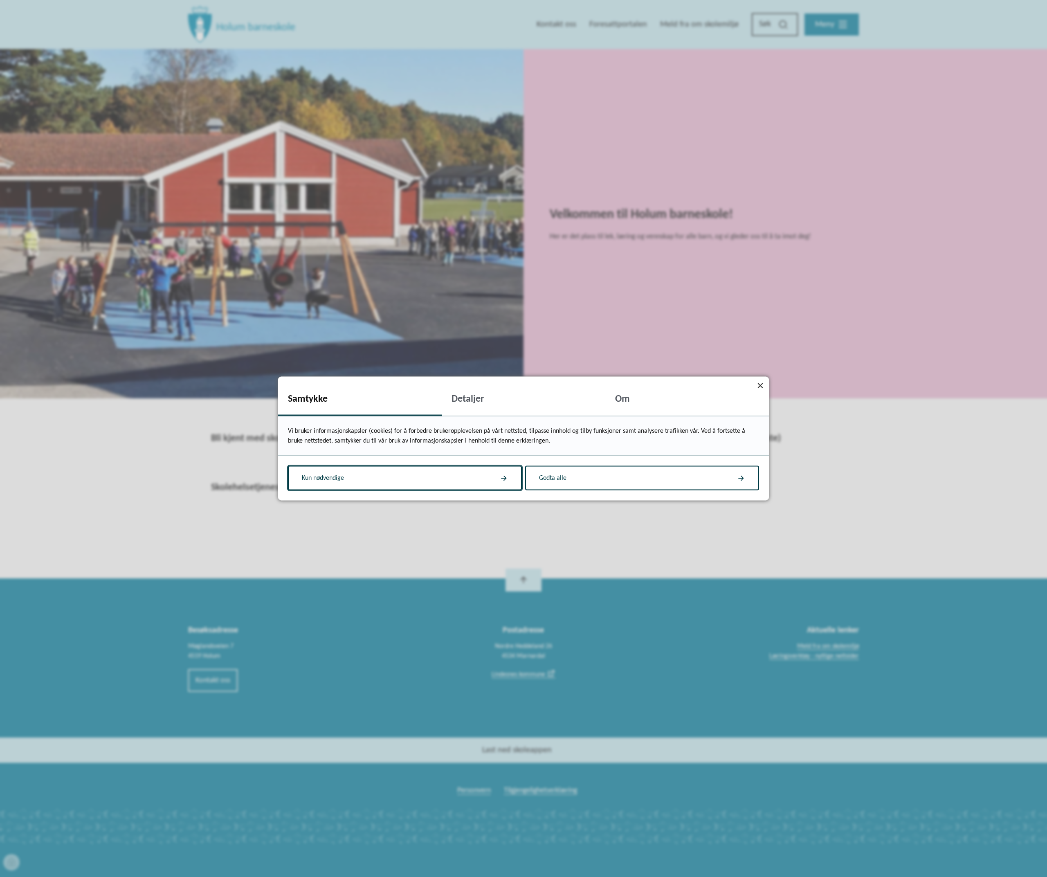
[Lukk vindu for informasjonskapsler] (760, 385)
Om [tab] (622, 399)
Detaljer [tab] (468, 399)
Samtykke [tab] (308, 399)
